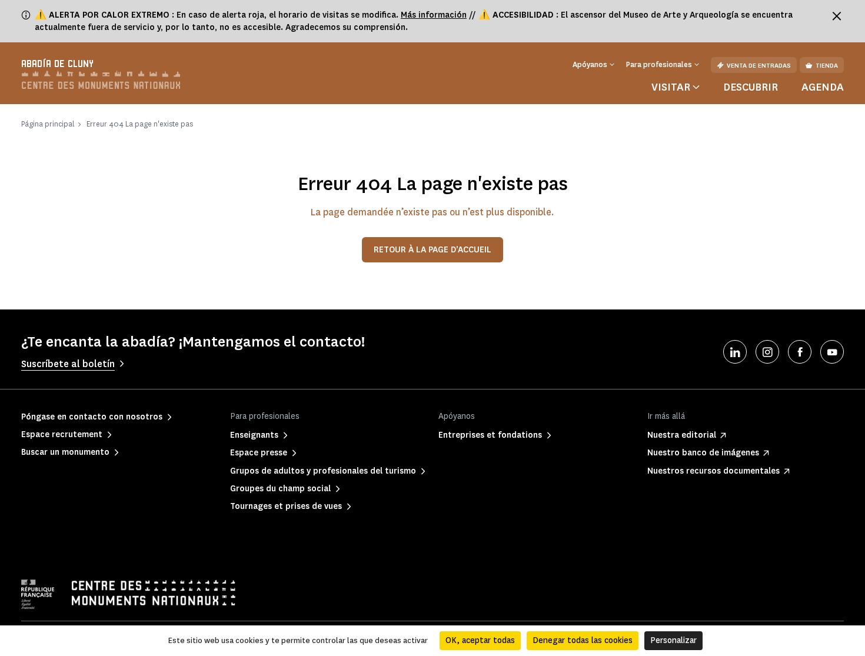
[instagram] (767, 352)
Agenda (822, 87)
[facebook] (799, 352)
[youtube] (832, 352)
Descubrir (750, 87)
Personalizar (673, 640)
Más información (434, 15)
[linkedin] (735, 352)
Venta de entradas (759, 65)
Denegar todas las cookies (583, 640)
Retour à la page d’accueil (432, 249)
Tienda (827, 65)
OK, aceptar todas (480, 640)
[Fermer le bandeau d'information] (837, 16)
